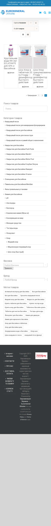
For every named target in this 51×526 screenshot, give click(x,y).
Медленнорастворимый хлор (19, 247)
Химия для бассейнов (13, 194)
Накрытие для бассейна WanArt (18, 154)
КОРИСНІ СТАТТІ (9, 390)
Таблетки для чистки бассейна (16, 311)
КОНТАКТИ (9, 361)
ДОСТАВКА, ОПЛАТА (9, 372)
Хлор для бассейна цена (13, 327)
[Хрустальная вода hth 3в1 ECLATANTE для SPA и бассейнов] (11, 50)
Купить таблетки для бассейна (15, 303)
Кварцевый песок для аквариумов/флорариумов (25, 125)
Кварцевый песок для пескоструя (19, 135)
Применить (8, 268)
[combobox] (25, 279)
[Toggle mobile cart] (40, 12)
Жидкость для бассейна (35, 299)
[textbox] (26, 265)
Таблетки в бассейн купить (35, 307)
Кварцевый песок (12, 122)
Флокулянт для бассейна (14, 315)
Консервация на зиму (14, 218)
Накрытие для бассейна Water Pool (20, 159)
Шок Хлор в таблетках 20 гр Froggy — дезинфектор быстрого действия (25, 76)
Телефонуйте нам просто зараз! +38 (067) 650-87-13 (25, 2)
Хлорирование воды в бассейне (16, 331)
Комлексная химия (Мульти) (17, 213)
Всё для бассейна (11, 295)
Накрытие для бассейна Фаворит (19, 169)
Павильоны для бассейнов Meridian (19, 184)
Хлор (8, 238)
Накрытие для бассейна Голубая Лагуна (22, 164)
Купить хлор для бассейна (14, 307)
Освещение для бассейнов (15, 179)
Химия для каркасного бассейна (16, 319)
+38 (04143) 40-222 (38, 4)
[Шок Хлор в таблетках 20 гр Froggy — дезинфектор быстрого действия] (25, 56)
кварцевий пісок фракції (33, 335)
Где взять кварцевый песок (30, 295)
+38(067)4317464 (25, 4)
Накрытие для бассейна (14, 145)
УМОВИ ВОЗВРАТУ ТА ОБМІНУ (9, 381)
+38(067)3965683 (12, 4)
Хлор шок (34, 331)
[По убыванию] (36, 22)
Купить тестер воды (36, 303)
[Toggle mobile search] (45, 12)
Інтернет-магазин (9, 355)
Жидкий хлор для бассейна (14, 299)
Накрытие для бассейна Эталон (19, 174)
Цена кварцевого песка (13, 335)
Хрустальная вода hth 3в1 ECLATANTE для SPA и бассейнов (10, 63)
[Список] (28, 34)
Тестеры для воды (36, 311)
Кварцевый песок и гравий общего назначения (24, 140)
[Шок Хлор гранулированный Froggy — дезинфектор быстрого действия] (40, 56)
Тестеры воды (12, 228)
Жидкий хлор (13, 242)
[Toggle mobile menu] (50, 12)
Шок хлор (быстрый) (16, 252)
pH (7, 198)
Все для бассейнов (39, 291)
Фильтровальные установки (16, 189)
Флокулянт (10, 233)
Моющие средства (13, 223)
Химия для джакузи (32, 315)
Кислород (10, 208)
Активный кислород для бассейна (17, 291)
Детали (11, 73)
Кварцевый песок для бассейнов (19, 130)
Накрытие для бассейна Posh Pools (20, 149)
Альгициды (10, 203)
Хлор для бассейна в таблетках (16, 323)
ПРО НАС (9, 366)
